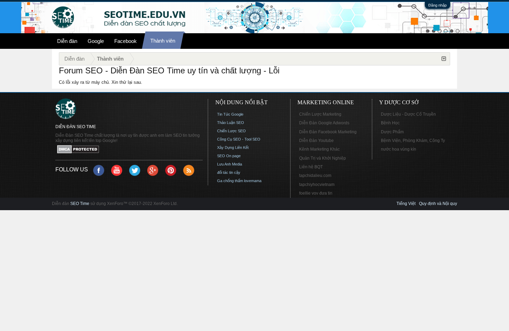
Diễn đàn (67, 41)
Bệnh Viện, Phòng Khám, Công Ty (413, 140)
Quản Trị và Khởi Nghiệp (322, 158)
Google (96, 41)
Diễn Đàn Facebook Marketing (328, 131)
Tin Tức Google (230, 114)
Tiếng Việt (406, 203)
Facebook (125, 41)
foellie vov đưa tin (315, 193)
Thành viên (162, 41)
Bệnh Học (390, 122)
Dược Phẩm (392, 131)
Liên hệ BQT (311, 166)
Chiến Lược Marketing (320, 114)
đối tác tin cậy (228, 172)
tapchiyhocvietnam (316, 184)
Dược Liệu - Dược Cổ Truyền (408, 114)
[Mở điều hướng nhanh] (444, 59)
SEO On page (229, 156)
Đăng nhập (437, 5)
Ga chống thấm (230, 181)
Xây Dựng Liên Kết (233, 147)
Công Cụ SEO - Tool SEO (238, 139)
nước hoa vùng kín (398, 149)
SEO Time (79, 203)
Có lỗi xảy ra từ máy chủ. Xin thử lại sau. (100, 82)
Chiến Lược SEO (231, 131)
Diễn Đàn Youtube (316, 140)
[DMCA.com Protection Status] (129, 149)
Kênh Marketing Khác (319, 149)
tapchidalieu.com (315, 175)
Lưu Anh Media (229, 164)
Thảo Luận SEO (230, 122)
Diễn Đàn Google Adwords (324, 122)
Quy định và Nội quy (438, 203)
